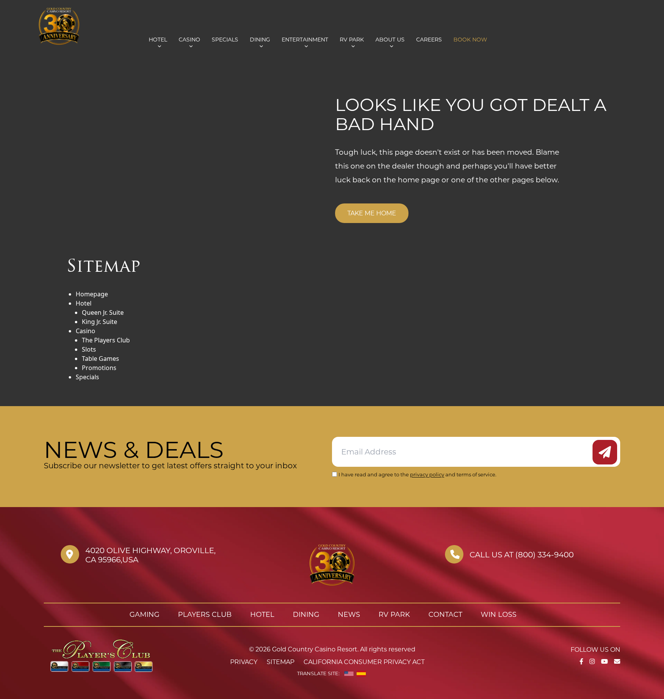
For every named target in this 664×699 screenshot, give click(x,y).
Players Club (205, 614)
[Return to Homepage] (87, 26)
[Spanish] (361, 674)
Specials (225, 39)
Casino (189, 39)
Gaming (144, 614)
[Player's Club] (101, 655)
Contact (445, 614)
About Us (390, 39)
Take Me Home (371, 213)
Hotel (158, 39)
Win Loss (498, 614)
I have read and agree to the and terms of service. (417, 474)
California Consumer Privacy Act (364, 662)
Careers (429, 39)
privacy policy (427, 474)
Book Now (470, 39)
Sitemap (280, 662)
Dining (260, 39)
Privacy (243, 662)
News (349, 614)
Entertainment (305, 39)
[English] (349, 674)
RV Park (352, 39)
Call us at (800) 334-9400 (522, 554)
